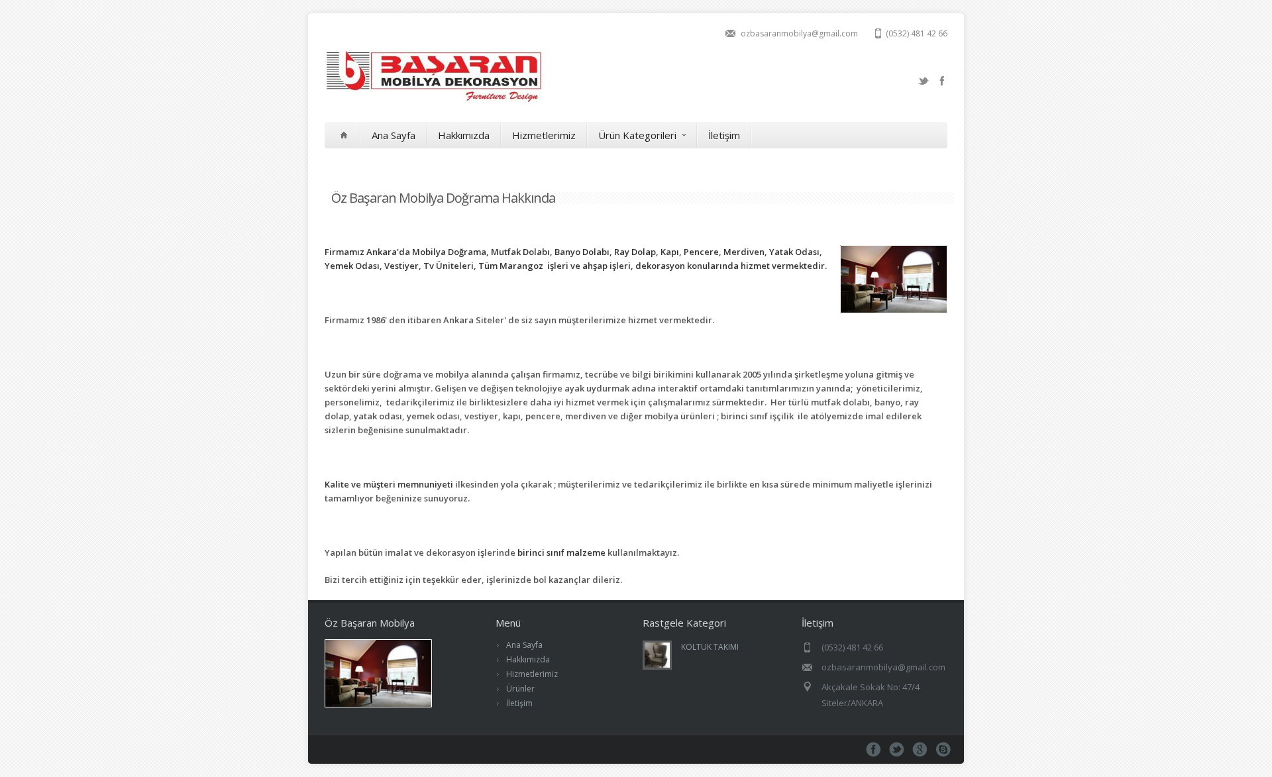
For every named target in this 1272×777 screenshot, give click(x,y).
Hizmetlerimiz (544, 135)
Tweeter (896, 749)
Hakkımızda (464, 135)
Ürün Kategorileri (637, 135)
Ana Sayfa (393, 135)
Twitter (923, 81)
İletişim (724, 135)
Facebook (942, 81)
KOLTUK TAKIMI (710, 646)
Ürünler (520, 688)
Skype (943, 749)
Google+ (920, 749)
